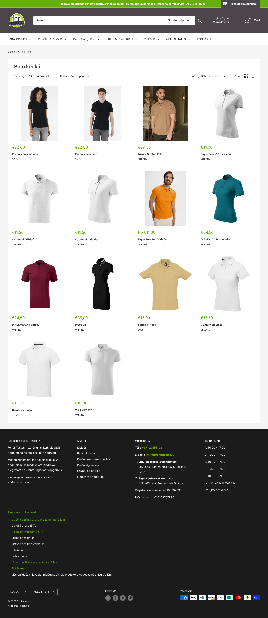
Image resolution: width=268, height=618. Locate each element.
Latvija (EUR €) (40, 591)
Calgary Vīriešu (22, 409)
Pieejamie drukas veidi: (22, 512)
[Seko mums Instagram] (115, 598)
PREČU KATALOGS (50, 39)
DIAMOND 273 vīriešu (25, 324)
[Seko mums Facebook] (108, 598)
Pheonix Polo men (86, 154)
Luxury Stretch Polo (150, 154)
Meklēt (81, 447)
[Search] (200, 20)
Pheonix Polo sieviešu (25, 154)
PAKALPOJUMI (17, 39)
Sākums (12, 51)
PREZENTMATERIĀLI (120, 39)
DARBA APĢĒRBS (84, 39)
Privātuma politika (88, 470)
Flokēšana (17, 568)
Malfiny (142, 159)
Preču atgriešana (88, 465)
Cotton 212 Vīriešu (23, 239)
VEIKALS (149, 39)
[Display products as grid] (246, 76)
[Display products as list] (252, 76)
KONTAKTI (204, 39)
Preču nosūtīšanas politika (94, 459)
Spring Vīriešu (147, 324)
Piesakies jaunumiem (243, 3)
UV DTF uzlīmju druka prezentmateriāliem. (38, 519)
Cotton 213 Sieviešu (87, 239)
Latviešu (14, 591)
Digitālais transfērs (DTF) (27, 531)
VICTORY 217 (83, 409)
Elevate (205, 329)
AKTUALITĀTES (176, 39)
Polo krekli (26, 51)
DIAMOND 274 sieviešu (215, 239)
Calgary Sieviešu (211, 324)
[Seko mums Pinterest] (123, 598)
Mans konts (221, 22)
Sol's (15, 159)
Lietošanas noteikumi (90, 476)
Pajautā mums (86, 453)
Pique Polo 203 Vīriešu (152, 239)
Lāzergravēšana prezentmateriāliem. (34, 562)
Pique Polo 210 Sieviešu (216, 154)
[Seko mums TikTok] (130, 598)
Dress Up (80, 324)
